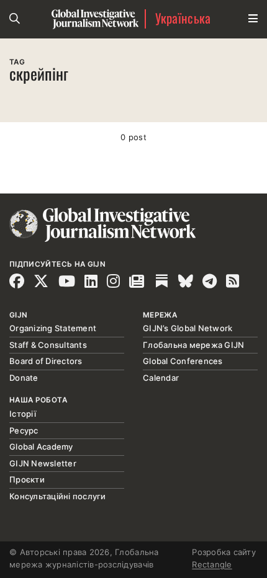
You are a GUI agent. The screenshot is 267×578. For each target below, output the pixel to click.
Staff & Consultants (48, 345)
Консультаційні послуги (57, 496)
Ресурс (23, 430)
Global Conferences (183, 361)
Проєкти (27, 479)
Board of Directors (46, 361)
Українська (183, 19)
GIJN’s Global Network (187, 328)
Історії (22, 414)
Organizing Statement (52, 328)
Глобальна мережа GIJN (193, 345)
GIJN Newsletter (42, 463)
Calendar (161, 378)
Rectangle (212, 564)
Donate (23, 378)
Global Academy (41, 446)
